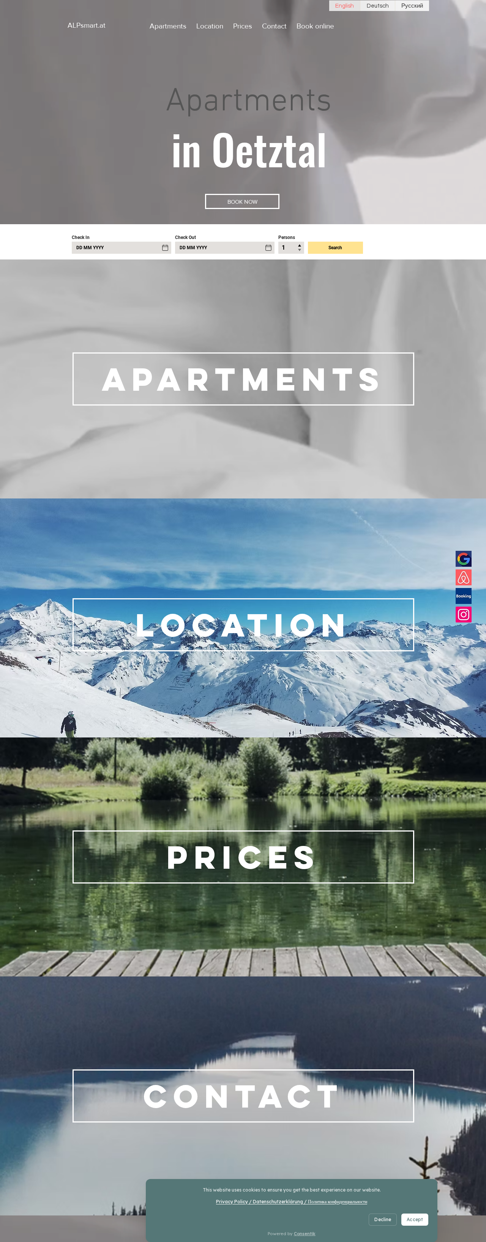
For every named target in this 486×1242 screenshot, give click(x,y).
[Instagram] (464, 615)
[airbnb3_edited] (464, 577)
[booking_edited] (464, 596)
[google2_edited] (464, 559)
